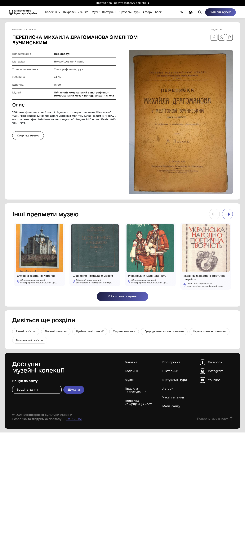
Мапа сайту (171, 406)
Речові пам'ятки (25, 331)
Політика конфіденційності (139, 402)
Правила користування (135, 390)
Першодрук (62, 53)
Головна (131, 362)
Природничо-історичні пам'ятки (164, 331)
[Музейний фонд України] (24, 12)
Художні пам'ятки (124, 331)
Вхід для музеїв (220, 12)
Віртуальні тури (174, 379)
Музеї (129, 379)
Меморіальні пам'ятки (29, 340)
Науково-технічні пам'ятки (209, 331)
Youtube (214, 380)
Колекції (131, 371)
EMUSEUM (74, 419)
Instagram (215, 371)
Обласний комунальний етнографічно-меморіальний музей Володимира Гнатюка (84, 94)
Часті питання (173, 397)
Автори (167, 388)
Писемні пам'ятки (56, 331)
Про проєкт (171, 362)
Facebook (215, 362)
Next (227, 214)
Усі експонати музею (122, 296)
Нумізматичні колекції (90, 331)
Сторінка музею (28, 135)
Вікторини (170, 371)
